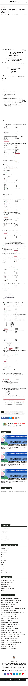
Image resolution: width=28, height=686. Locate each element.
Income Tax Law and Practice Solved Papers (9, 638)
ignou (5, 7)
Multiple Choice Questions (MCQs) (8, 580)
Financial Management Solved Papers (8, 620)
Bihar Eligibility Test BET (6, 572)
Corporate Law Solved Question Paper (8, 616)
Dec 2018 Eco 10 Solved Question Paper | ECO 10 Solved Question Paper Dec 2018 (13, 448)
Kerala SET (3, 560)
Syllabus (3, 590)
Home (2, 7)
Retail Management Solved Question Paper (9, 648)
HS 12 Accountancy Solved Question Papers (9, 622)
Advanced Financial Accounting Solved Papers (10, 598)
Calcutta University (5, 538)
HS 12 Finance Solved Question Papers (8, 630)
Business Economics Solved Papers (8, 604)
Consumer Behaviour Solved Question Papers (10, 614)
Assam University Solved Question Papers (9, 602)
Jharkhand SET (4, 566)
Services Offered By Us (5, 584)
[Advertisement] (14, 31)
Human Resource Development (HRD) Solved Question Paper (13, 634)
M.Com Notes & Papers (6, 586)
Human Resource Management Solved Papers (10, 636)
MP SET (2, 562)
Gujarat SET (3, 552)
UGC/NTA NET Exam (5, 548)
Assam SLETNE (4, 550)
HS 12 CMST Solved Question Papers (8, 626)
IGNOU (2, 534)
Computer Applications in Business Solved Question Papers (12, 612)
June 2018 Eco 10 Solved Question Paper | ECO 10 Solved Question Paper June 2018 (13, 465)
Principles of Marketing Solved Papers (8, 646)
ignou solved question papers (7, 413)
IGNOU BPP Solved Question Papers (16, 412)
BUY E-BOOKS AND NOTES (6, 582)
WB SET (3, 558)
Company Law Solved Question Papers (8, 610)
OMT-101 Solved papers (19, 413)
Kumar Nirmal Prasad (19, 423)
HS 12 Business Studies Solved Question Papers (10, 624)
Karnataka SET (4, 570)
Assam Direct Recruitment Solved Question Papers (11, 600)
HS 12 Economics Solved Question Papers (9, 628)
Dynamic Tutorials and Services (16, 679)
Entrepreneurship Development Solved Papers (10, 618)
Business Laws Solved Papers (7, 606)
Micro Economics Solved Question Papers (9, 644)
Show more (24, 432)
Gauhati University (5, 530)
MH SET (3, 554)
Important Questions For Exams (7, 588)
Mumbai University (5, 532)
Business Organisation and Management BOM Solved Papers (13, 608)
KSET (2, 556)
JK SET (2, 568)
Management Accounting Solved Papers (9, 640)
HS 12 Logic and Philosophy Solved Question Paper (11, 632)
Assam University (4, 540)
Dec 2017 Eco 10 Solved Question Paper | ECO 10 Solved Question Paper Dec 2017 (13, 482)
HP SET (2, 564)
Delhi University (4, 536)
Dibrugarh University (5, 528)
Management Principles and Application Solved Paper (11, 642)
